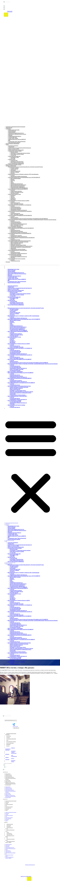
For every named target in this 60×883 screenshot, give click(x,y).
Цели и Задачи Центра (15, 243)
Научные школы (11, 159)
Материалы (13, 199)
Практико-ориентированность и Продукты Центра (21, 246)
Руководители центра (15, 202)
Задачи (12, 182)
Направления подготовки (13, 129)
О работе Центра (14, 168)
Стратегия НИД (14, 160)
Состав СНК (13, 155)
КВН (9, 140)
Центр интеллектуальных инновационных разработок (20, 211)
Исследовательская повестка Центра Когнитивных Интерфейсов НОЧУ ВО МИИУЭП (29, 218)
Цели (12, 181)
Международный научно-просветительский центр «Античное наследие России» (25, 166)
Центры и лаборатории (11, 165)
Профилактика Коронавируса (14, 136)
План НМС (13, 158)
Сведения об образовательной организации (15, 126)
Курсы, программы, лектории (17, 203)
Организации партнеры (16, 209)
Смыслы (12, 196)
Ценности (13, 180)
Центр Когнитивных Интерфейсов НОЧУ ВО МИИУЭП (20, 215)
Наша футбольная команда (14, 142)
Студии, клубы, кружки (13, 138)
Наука (7, 144)
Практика (10, 135)
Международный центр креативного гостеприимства (19, 204)
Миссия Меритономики (16, 178)
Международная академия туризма (13, 164)
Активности (13, 198)
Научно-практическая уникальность (18, 184)
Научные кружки (14, 152)
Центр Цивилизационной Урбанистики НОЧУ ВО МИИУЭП (21, 228)
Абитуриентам (9, 127)
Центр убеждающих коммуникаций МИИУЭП (18, 189)
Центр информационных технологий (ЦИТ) (17, 250)
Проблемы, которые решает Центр (18, 245)
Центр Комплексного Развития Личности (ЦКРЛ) (18, 200)
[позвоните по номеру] (14, 725)
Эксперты (13, 197)
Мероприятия (8, 744)
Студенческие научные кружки (15, 151)
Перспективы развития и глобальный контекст (21, 247)
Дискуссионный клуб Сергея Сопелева (16, 258)
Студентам (8, 128)
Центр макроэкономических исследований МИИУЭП (19, 233)
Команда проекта (14, 217)
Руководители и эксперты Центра (18, 249)
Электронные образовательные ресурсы (17, 134)
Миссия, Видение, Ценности (17, 242)
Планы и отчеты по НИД (13, 148)
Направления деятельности (17, 183)
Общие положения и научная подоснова (19, 241)
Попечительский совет (15, 171)
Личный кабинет (11, 131)
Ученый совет (11, 146)
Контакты (13, 173)
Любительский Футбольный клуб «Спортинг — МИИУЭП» (10, 842)
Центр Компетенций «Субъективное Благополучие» (19, 240)
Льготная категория (7, 780)
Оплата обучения (12, 130)
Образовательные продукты (17, 231)
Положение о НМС (15, 157)
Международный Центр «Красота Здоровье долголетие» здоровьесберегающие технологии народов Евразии (32, 219)
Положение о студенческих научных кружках (20, 153)
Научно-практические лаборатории (16, 149)
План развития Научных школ (17, 162)
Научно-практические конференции (16, 163)
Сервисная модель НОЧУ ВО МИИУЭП (19, 187)
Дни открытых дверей (8, 797)
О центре (13, 175)
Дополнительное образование (12, 143)
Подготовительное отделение (14, 254)
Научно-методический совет (14, 156)
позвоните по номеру (15, 726)
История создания (15, 167)
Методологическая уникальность (18, 185)
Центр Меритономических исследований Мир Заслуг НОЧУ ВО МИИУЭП (24, 177)
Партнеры (13, 257)
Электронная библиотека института (16, 133)
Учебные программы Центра (17, 192)
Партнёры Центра (15, 193)
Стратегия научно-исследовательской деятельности (19, 147)
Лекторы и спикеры (15, 172)
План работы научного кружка (17, 154)
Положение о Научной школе (17, 161)
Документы (13, 195)
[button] (31, 71)
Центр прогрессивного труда (14, 194)
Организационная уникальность (17, 186)
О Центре (13, 190)
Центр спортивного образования (15, 227)
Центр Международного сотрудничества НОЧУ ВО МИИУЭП (21, 237)
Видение (12, 179)
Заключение (13, 248)
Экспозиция (13, 170)
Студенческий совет (12, 137)
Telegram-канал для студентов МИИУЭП (17, 139)
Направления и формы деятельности (19, 176)
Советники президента (13, 145)
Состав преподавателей (16, 208)
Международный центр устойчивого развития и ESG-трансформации (23, 174)
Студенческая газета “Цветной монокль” (17, 141)
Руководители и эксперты (16, 191)
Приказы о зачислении (8, 781)
